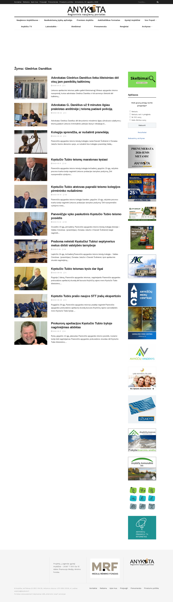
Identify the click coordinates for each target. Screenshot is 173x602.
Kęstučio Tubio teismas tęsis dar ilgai (77, 268)
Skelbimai (76, 26)
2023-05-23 (57, 136)
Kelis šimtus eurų (139, 120)
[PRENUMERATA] (142, 156)
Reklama (26, 2)
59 (65, 222)
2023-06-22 (57, 113)
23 (65, 163)
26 (65, 195)
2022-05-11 (56, 331)
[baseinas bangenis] (142, 409)
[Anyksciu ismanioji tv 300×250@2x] (142, 527)
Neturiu (135, 111)
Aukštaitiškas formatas (109, 20)
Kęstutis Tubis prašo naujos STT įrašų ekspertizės (86, 296)
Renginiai (124, 26)
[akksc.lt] (142, 498)
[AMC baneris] (142, 311)
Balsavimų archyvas (136, 138)
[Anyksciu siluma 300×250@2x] (142, 378)
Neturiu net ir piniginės (141, 114)
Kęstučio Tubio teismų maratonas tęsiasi (79, 159)
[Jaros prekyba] (142, 187)
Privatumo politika (66, 2)
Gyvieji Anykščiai (132, 20)
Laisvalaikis (50, 26)
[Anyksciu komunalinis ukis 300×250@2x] (142, 468)
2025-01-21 (56, 85)
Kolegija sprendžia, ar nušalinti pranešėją (80, 132)
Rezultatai (142, 132)
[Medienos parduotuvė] (142, 214)
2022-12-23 (56, 222)
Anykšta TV (26, 26)
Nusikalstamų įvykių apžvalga (58, 20)
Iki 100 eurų (136, 117)
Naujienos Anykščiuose (27, 20)
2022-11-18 (56, 249)
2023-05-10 (56, 195)
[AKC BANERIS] (142, 266)
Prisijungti (43, 2)
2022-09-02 (57, 273)
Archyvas (146, 26)
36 (65, 249)
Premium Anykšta (85, 20)
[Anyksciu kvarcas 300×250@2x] (142, 440)
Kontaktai (17, 2)
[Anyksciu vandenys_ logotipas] (142, 353)
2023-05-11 (56, 163)
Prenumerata (53, 2)
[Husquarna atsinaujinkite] (142, 238)
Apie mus (34, 2)
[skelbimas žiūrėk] (142, 79)
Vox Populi (150, 20)
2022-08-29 (57, 300)
